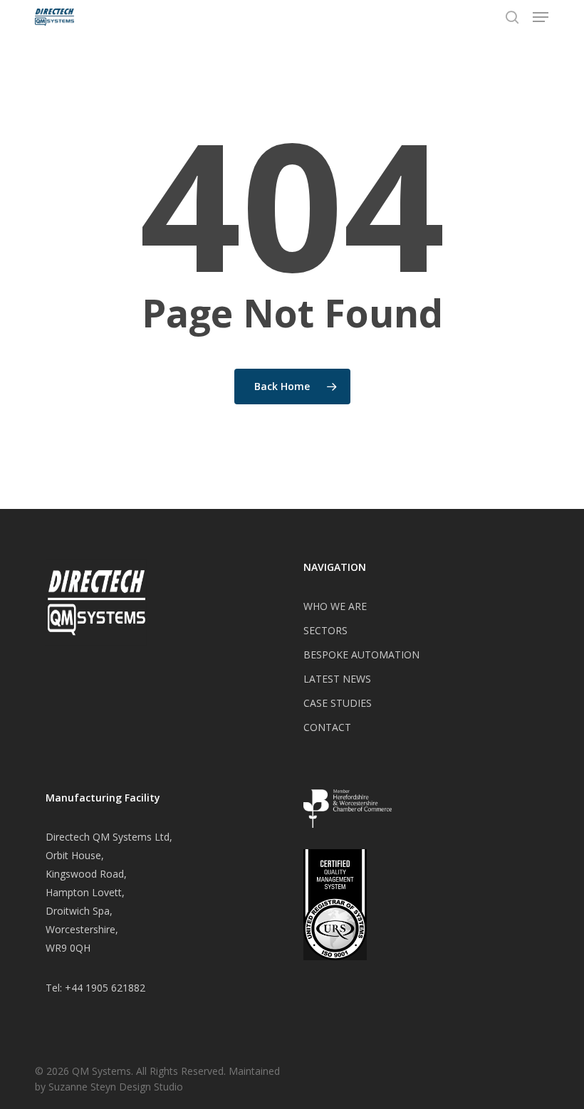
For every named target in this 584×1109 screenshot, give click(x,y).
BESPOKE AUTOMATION (361, 654)
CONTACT (327, 727)
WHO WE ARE (335, 606)
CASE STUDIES (337, 703)
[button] (540, 17)
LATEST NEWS (337, 678)
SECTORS (325, 630)
